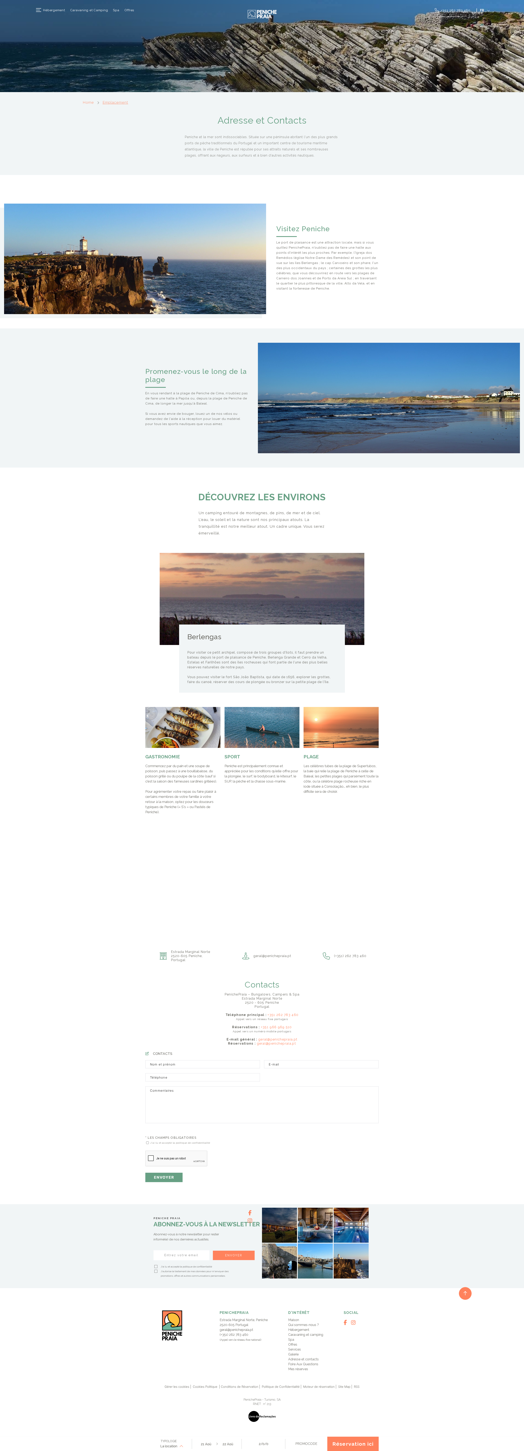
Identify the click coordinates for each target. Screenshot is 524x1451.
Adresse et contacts (303, 1359)
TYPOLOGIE (169, 1441)
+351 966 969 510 (276, 1027)
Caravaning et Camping (89, 10)
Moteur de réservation (319, 1387)
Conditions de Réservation (239, 1387)
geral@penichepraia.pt (277, 1039)
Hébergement (54, 10)
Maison (293, 1320)
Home (88, 102)
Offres (129, 10)
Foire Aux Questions (303, 1364)
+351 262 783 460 (455, 10)
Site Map (344, 1387)
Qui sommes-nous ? (303, 1325)
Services (294, 1349)
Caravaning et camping (305, 1335)
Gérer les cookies (177, 1387)
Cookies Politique (205, 1387)
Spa (116, 10)
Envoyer (164, 1177)
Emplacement (115, 102)
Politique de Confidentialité (281, 1387)
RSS (356, 1387)
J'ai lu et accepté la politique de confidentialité (180, 1142)
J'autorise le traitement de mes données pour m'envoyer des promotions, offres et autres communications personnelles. (195, 1273)
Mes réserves (298, 1369)
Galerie (293, 1354)
